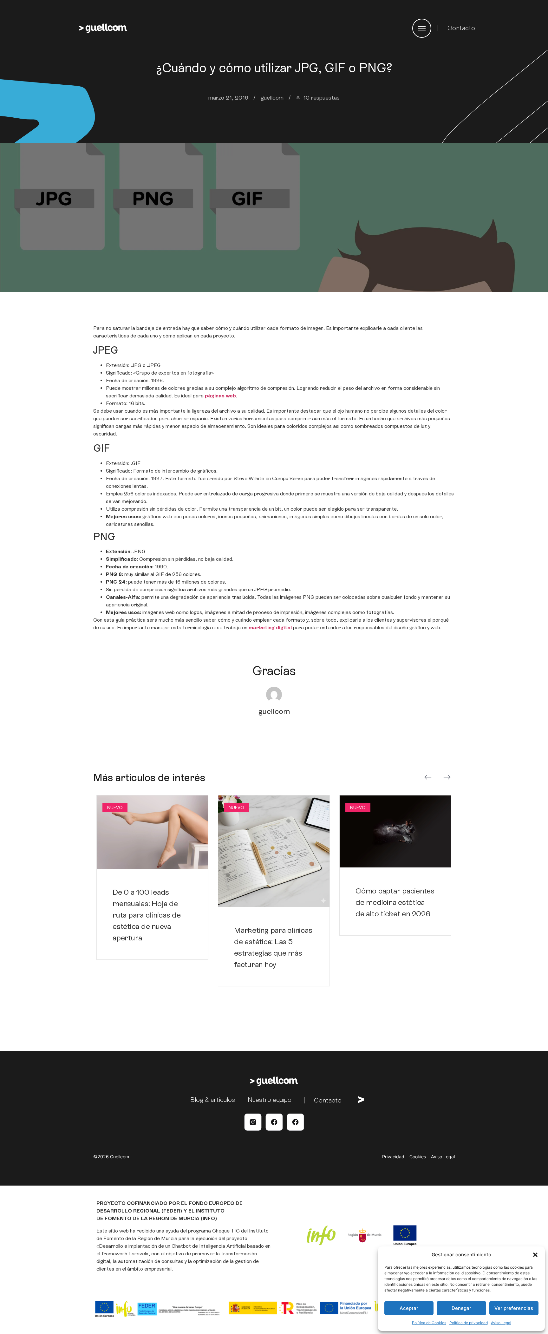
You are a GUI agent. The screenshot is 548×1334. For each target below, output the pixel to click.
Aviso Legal (501, 1322)
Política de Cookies (429, 1322)
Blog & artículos (212, 1099)
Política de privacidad (468, 1322)
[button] (535, 1255)
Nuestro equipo (269, 1099)
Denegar (461, 1308)
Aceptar (409, 1308)
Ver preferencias (513, 1308)
